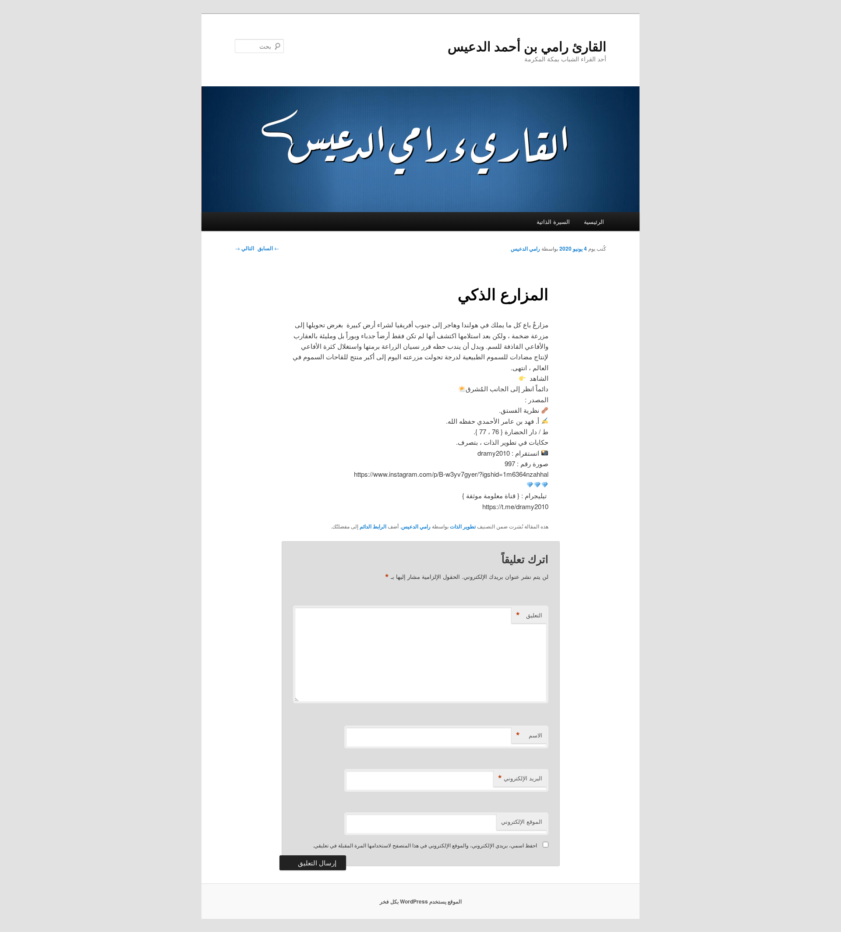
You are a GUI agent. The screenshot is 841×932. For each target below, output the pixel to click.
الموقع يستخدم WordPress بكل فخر (421, 901)
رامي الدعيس (525, 248)
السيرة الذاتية (553, 221)
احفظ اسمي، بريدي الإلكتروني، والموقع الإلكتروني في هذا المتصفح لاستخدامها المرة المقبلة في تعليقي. (425, 845)
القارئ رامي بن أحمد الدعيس (527, 45)
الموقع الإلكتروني (521, 821)
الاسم (529, 735)
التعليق (529, 615)
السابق (268, 248)
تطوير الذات (463, 526)
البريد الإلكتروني (520, 778)
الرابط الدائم (373, 526)
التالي (244, 248)
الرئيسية (594, 221)
